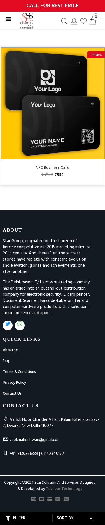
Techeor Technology (64, 489)
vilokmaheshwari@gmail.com (35, 439)
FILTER (19, 517)
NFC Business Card (52, 168)
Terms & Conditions (19, 372)
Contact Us (12, 393)
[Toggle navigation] (8, 19)
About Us (10, 350)
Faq (6, 361)
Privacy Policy (14, 383)
